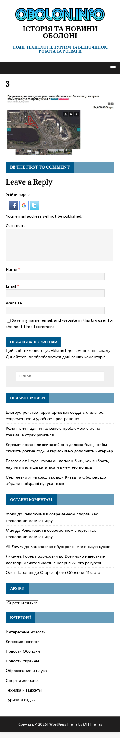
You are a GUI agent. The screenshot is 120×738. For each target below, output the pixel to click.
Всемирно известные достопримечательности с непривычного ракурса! (55, 559)
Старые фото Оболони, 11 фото (70, 572)
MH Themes (92, 724)
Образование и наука (26, 670)
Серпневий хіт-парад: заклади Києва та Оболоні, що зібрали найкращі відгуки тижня (56, 480)
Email (11, 286)
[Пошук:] (60, 376)
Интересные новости (26, 632)
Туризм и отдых (21, 699)
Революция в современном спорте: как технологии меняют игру (52, 517)
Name (12, 269)
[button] (112, 67)
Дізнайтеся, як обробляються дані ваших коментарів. (56, 357)
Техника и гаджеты (24, 690)
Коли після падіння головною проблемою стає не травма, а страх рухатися (53, 431)
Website (14, 303)
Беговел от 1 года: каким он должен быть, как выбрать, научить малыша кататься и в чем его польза (57, 464)
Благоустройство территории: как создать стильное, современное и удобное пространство (55, 415)
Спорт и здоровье (23, 680)
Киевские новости (23, 641)
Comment (15, 225)
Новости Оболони (23, 651)
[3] (60, 153)
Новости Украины (22, 661)
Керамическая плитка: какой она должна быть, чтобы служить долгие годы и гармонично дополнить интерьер (59, 447)
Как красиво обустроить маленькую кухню (70, 546)
